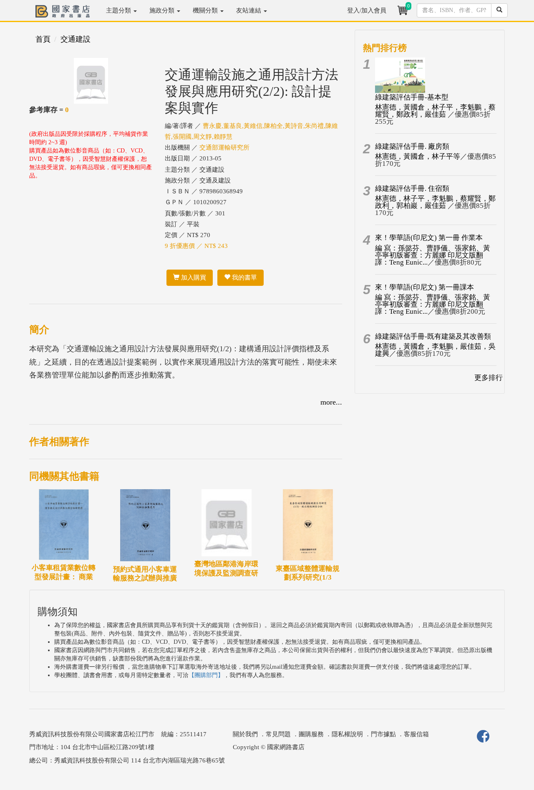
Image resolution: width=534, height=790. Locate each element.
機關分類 (206, 10)
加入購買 (192, 277)
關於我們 (245, 734)
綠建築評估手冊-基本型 (411, 97)
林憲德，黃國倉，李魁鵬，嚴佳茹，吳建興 (435, 350)
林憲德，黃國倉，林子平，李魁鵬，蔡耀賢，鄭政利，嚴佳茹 (435, 110)
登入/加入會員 (366, 10)
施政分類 (162, 10)
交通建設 (75, 39)
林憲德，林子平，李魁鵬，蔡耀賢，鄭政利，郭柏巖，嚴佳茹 (435, 202)
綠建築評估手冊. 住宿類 (412, 188)
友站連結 (249, 10)
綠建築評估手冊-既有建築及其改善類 (433, 336)
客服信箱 (416, 734)
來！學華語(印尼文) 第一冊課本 (424, 287)
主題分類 (119, 10)
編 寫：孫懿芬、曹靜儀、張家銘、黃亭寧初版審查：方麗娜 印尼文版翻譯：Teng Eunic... (432, 255)
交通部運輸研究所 (224, 147)
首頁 (42, 39)
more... (331, 402)
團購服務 (311, 734)
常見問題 (278, 734)
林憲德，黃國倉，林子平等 (417, 156)
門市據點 (383, 734)
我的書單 (243, 277)
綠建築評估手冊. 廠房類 (412, 146)
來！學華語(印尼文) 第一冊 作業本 (429, 238)
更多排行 (488, 378)
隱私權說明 (347, 734)
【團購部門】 (206, 675)
